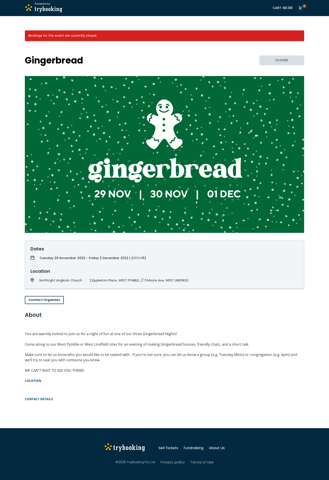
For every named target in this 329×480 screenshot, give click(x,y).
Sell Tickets (168, 448)
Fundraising (193, 448)
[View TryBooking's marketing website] (125, 448)
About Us (217, 448)
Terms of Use (202, 462)
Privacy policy (172, 462)
